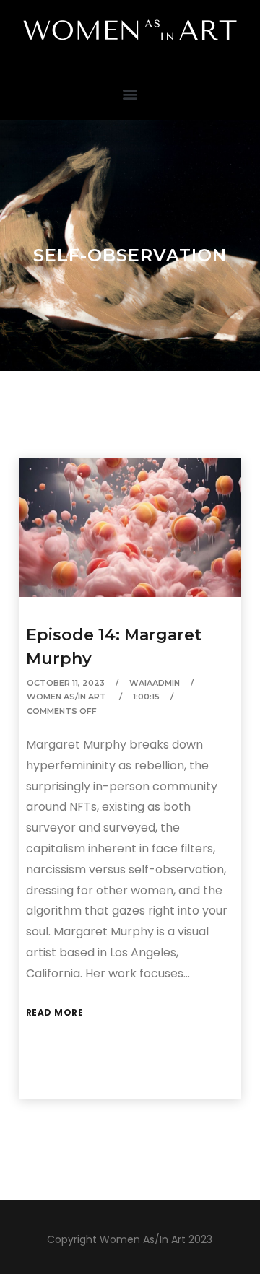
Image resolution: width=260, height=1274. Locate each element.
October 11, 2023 (66, 683)
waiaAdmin (154, 683)
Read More (55, 1012)
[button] (130, 93)
